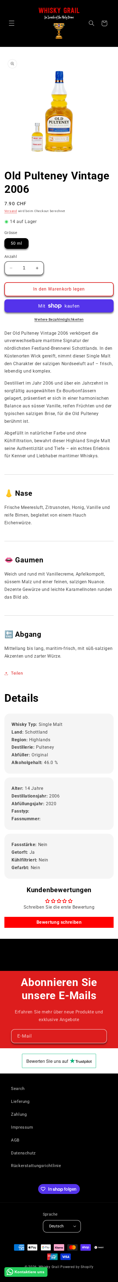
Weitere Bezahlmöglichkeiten (58, 319)
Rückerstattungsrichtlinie (36, 1165)
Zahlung (19, 1114)
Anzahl (10, 256)
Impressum (22, 1127)
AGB (15, 1140)
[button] (11, 23)
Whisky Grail (49, 1267)
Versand (10, 211)
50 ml (16, 243)
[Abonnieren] (100, 1036)
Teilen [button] (17, 673)
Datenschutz (23, 1153)
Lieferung (20, 1101)
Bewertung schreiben (59, 922)
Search (18, 1088)
